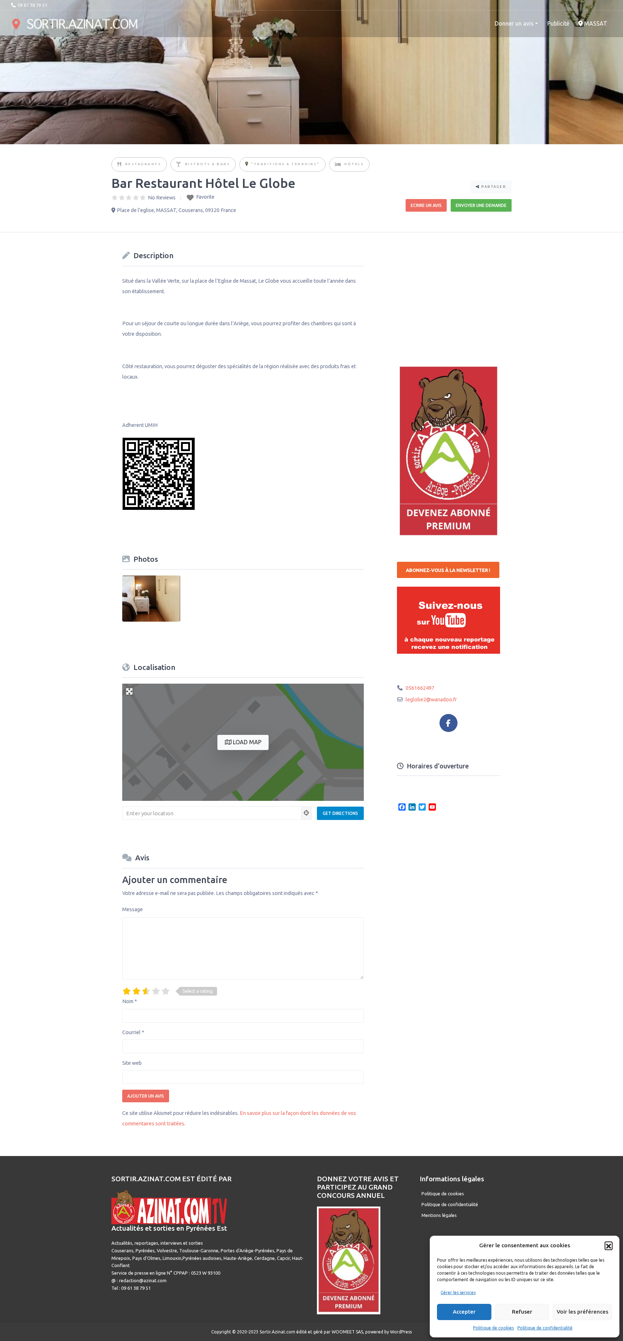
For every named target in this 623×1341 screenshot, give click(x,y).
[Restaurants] (119, 165)
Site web (132, 1063)
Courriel (133, 1032)
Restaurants (143, 164)
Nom (129, 1001)
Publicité (558, 23)
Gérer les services (458, 1292)
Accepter (464, 1312)
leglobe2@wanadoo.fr (431, 699)
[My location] (306, 813)
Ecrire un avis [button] (426, 205)
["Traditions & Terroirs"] (246, 165)
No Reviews (162, 197)
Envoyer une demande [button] (481, 205)
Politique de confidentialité (545, 1327)
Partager (493, 187)
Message (132, 909)
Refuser (522, 1312)
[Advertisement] (451, 293)
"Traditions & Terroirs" (285, 164)
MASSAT (595, 23)
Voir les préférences (582, 1312)
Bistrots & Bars (207, 164)
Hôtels (354, 164)
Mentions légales (439, 1215)
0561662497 (420, 688)
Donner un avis (514, 23)
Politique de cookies (493, 1327)
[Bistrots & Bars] (179, 165)
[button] (608, 1245)
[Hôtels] (338, 165)
